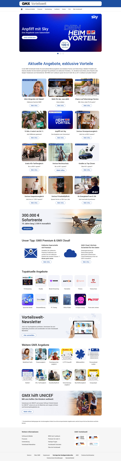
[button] (29, 37)
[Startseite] (21, 9)
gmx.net (26, 3)
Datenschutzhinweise (87, 455)
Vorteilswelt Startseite (54, 444)
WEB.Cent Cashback (54, 436)
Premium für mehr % (54, 439)
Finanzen (39, 9)
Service (29, 455)
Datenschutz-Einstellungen (55, 458)
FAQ (69, 9)
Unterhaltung (48, 9)
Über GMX (37, 455)
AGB (77, 455)
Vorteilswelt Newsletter (28, 444)
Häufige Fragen (52, 442)
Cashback (56, 9)
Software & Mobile (30, 9)
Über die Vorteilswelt (54, 447)
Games (64, 9)
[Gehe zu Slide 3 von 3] (63, 53)
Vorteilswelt (38, 3)
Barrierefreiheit (70, 458)
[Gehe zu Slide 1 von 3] (58, 53)
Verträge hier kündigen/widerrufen (63, 455)
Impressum (46, 455)
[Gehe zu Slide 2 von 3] (60, 53)
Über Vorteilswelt (77, 9)
